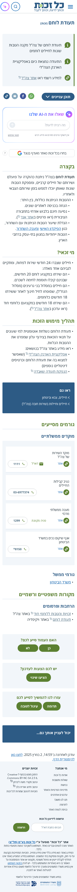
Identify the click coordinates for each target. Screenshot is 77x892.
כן (49, 648)
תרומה (51, 706)
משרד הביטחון (60, 582)
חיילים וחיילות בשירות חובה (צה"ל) (44, 404)
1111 (16, 464)
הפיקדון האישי (50, 228)
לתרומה (63, 804)
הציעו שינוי (38, 677)
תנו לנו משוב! (60, 799)
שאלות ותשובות (59, 780)
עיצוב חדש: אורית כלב (27, 787)
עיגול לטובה (29, 706)
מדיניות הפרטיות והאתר (55, 790)
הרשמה (21, 827)
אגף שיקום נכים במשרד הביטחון (53, 540)
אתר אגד (27, 217)
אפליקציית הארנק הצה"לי (48, 354)
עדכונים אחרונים (59, 795)
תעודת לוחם (62, 619)
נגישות (64, 785)
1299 (16, 520)
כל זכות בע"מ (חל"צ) (22, 842)
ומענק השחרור (27, 228)
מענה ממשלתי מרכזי (59, 511)
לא (28, 648)
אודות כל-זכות (60, 775)
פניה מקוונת (39, 520)
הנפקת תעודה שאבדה (50, 371)
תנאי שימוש (13, 135)
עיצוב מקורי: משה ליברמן (25, 782)
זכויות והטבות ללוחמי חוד (52, 613)
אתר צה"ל (29, 77)
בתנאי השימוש (15, 863)
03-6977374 (21, 492)
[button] (70, 7)
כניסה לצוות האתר (58, 809)
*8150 (17, 549)
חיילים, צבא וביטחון (54, 397)
